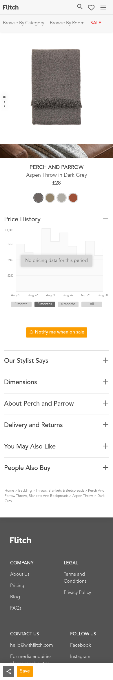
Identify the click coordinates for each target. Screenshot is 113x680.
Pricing (17, 586)
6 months (68, 304)
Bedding (25, 491)
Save (25, 671)
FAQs (15, 608)
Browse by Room (67, 23)
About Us (20, 574)
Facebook (80, 645)
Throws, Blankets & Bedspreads (60, 491)
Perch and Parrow (56, 167)
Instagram (80, 657)
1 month (21, 304)
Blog (15, 597)
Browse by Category (23, 23)
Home (9, 491)
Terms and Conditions (75, 578)
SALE (95, 23)
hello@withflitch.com (31, 645)
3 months (45, 304)
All (92, 304)
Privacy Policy (77, 592)
